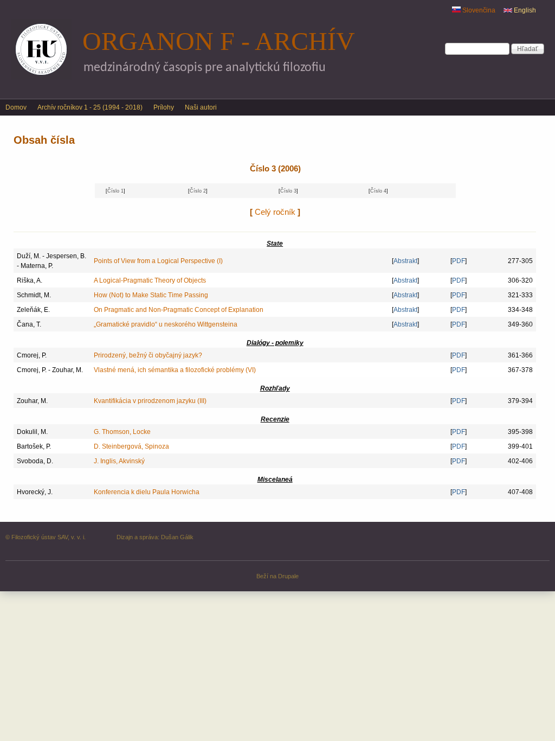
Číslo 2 (198, 191)
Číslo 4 (378, 191)
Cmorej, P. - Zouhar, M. (50, 370)
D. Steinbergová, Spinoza (131, 446)
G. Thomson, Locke (122, 432)
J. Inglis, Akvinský (119, 461)
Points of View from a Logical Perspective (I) (158, 261)
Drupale (288, 576)
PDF (458, 261)
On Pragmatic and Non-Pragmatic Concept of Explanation (178, 310)
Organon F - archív (218, 41)
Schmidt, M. (34, 295)
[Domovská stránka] (41, 77)
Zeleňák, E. (33, 310)
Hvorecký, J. (35, 492)
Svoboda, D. (35, 461)
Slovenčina (478, 10)
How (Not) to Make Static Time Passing (151, 295)
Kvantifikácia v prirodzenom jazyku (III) (150, 401)
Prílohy (163, 107)
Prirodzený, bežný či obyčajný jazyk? (148, 355)
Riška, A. (29, 280)
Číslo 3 (288, 191)
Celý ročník (275, 211)
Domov (16, 107)
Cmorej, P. (32, 355)
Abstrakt (405, 261)
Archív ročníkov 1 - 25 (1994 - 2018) (90, 107)
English (524, 10)
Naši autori (201, 107)
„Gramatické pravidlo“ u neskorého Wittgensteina (165, 324)
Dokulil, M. (32, 432)
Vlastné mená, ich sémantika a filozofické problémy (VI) (175, 370)
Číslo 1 (115, 191)
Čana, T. (29, 324)
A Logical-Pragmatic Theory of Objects (150, 280)
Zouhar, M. (32, 401)
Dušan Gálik (177, 537)
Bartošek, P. (34, 446)
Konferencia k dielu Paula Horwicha (146, 492)
